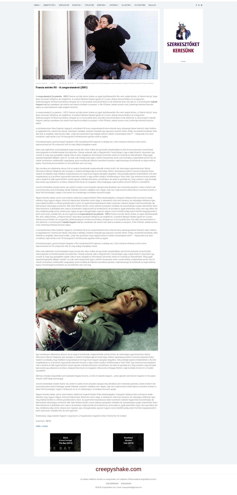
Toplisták (89, 5)
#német (119, 83)
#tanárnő (125, 83)
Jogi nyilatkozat (112, 483)
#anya (113, 83)
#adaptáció (107, 83)
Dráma (53, 83)
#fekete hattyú (89, 83)
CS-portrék (139, 5)
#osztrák (99, 83)
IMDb (38, 426)
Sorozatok (64, 5)
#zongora (80, 83)
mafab (45, 426)
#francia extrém (135, 83)
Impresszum (126, 483)
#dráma (150, 83)
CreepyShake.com (108, 487)
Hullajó (152, 5)
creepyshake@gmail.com (132, 487)
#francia (144, 83)
